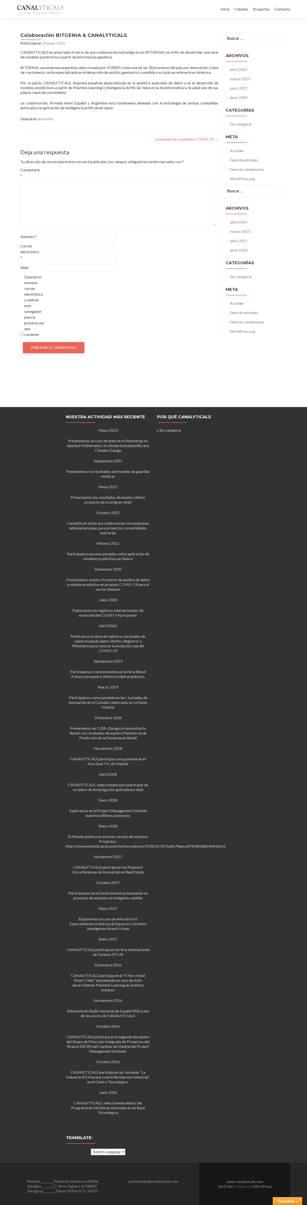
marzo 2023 (240, 78)
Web (24, 267)
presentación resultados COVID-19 (186, 139)
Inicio (225, 9)
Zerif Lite (225, 1186)
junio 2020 (238, 97)
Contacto (282, 9)
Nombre (28, 236)
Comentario (30, 172)
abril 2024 (238, 69)
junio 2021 (238, 88)
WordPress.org (242, 178)
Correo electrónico (29, 252)
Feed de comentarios (247, 169)
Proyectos (261, 9)
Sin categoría (240, 124)
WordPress (262, 1186)
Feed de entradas (244, 160)
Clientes (241, 9)
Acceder (237, 150)
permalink (45, 118)
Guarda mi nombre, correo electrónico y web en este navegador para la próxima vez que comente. (34, 306)
